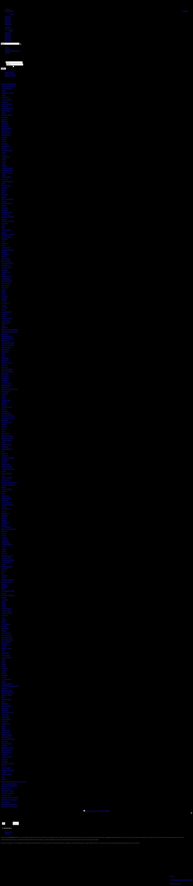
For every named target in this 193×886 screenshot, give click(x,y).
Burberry (4, 137)
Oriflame (4, 380)
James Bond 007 (7, 637)
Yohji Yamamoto (7, 473)
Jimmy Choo (6, 272)
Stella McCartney (7, 436)
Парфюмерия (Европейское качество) (14, 781)
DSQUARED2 (6, 203)
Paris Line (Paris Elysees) (10, 389)
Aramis (4, 507)
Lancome (5, 307)
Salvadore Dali (6, 413)
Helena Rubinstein (7, 250)
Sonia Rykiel (6, 433)
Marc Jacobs (6, 340)
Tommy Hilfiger (7, 449)
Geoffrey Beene (7, 611)
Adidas (4, 90)
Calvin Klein (6, 146)
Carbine (4, 148)
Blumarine (5, 124)
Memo (4, 354)
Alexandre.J (5, 97)
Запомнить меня (6, 66)
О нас (172, 876)
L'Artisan (5, 296)
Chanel (4, 161)
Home (7, 47)
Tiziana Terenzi (6, 444)
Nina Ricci (5, 376)
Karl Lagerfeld (6, 657)
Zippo (3, 779)
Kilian (4, 292)
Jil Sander (5, 270)
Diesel (4, 190)
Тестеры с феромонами (9, 799)
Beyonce (4, 119)
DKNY (4, 197)
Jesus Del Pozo (6, 267)
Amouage (5, 102)
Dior (3, 192)
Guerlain (4, 243)
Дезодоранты (5, 802)
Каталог (7, 49)
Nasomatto (5, 374)
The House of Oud (8, 438)
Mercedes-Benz (7, 699)
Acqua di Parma (7, 88)
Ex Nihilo (5, 223)
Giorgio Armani (7, 236)
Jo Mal (4, 274)
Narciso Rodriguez (8, 371)
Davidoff (4, 188)
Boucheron (5, 130)
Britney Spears (6, 133)
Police (4, 396)
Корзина (185, 11)
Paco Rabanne (6, 382)
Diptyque (5, 194)
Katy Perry (5, 287)
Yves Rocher (6, 480)
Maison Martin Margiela (9, 332)
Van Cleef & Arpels (8, 458)
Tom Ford (5, 447)
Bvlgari (4, 139)
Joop (3, 650)
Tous (3, 451)
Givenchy (5, 239)
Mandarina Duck (7, 336)
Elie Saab (5, 210)
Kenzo (4, 290)
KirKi (3, 294)
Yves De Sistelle (7, 478)
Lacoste (4, 301)
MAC (3, 325)
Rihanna (4, 405)
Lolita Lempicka (7, 318)
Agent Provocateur (8, 93)
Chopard (4, 166)
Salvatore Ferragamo (8, 416)
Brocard (4, 524)
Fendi (3, 225)
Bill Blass (5, 121)
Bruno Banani (6, 135)
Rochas (4, 409)
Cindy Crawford (7, 172)
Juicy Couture (6, 283)
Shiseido (4, 427)
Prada (3, 398)
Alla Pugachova (7, 99)
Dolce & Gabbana (7, 199)
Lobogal (4, 314)
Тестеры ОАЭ (6, 788)
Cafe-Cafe (5, 540)
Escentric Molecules (8, 221)
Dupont (4, 205)
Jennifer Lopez (6, 265)
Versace (4, 462)
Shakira (4, 424)
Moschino (5, 367)
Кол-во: (21, 822)
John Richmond (7, 281)
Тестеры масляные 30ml (10, 797)
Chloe (3, 163)
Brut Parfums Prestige (8, 529)
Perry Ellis (5, 393)
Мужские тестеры (8, 793)
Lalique (4, 305)
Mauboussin (5, 349)
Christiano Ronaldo (8, 560)
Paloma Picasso (6, 385)
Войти (3, 68)
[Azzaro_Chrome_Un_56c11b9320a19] (96, 811)
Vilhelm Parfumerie (8, 469)
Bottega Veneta (6, 128)
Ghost (3, 232)
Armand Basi (6, 110)
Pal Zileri (4, 721)
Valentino (5, 455)
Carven (4, 155)
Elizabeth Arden (7, 212)
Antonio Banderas (7, 108)
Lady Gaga (5, 303)
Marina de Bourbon (8, 343)
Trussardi (4, 453)
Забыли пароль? (10, 76)
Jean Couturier (6, 261)
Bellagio (4, 518)
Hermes (4, 252)
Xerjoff (4, 471)
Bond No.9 (5, 126)
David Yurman (6, 186)
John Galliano (6, 278)
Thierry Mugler (6, 440)
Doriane (4, 201)
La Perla (4, 298)
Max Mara (5, 351)
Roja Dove (5, 411)
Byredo (4, 141)
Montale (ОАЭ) (7, 363)
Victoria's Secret (7, 466)
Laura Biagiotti (6, 312)
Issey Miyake (6, 259)
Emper (4, 589)
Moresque (5, 365)
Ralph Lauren (6, 400)
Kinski (4, 664)
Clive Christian (6, 177)
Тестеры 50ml (6, 795)
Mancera (4, 334)
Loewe (4, 316)
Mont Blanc (5, 704)
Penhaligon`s (6, 391)
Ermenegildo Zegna (8, 217)
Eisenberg (5, 208)
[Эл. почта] (191, 813)
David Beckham (7, 566)
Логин (3, 62)
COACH (4, 179)
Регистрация (9, 72)
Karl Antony (6, 655)
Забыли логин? (10, 74)
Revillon (4, 402)
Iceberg (4, 256)
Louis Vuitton (6, 323)
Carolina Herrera (7, 150)
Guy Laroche (6, 248)
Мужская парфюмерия (12, 51)
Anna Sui (5, 106)
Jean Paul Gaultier (7, 263)
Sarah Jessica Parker (8, 418)
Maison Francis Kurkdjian (10, 329)
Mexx (3, 356)
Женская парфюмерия (8, 84)
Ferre (3, 228)
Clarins (4, 175)
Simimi (4, 429)
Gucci (3, 241)
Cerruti (4, 159)
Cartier (4, 152)
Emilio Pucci (6, 214)
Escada (4, 219)
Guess (4, 245)
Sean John (5, 420)
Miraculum (5, 358)
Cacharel (4, 144)
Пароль (3, 64)
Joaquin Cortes (6, 276)
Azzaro (7, 52)
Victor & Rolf (6, 464)
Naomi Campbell (7, 369)
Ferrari (4, 604)
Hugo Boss (5, 254)
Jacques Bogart (6, 635)
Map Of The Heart (7, 338)
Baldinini (4, 117)
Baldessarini (5, 513)
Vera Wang (5, 460)
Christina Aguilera (7, 170)
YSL (3, 475)
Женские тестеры (7, 791)
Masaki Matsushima (8, 345)
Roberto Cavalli (7, 407)
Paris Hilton (5, 387)
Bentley (4, 520)
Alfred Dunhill (6, 498)
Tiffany (4, 442)
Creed (3, 183)
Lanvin (4, 309)
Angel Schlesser (7, 104)
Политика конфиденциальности (181, 880)
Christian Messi (6, 558)
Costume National (7, 181)
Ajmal (4, 95)
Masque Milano (7, 347)
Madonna (5, 327)
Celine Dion (5, 157)
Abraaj (4, 487)
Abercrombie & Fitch (8, 86)
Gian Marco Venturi (8, 234)
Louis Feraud (6, 321)
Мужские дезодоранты (9, 806)
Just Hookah (6, 285)
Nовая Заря (5, 378)
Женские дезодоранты (9, 804)
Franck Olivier (6, 230)
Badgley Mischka (7, 115)
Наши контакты (175, 883)
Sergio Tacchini (7, 422)
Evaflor (4, 597)
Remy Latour (6, 732)
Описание (8, 832)
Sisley (3, 431)
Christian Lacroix (7, 168)
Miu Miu (4, 360)
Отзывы (7, 834)
